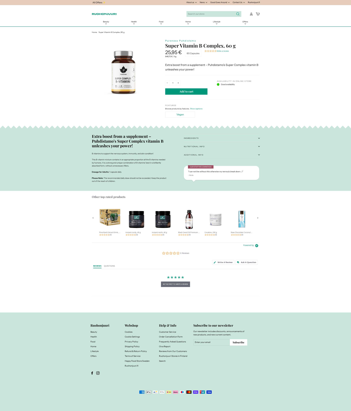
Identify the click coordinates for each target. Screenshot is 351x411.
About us (190, 2)
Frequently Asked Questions (172, 341)
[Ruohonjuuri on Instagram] (98, 373)
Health (134, 21)
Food (161, 21)
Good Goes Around (218, 2)
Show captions (196, 109)
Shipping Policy (132, 346)
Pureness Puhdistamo (180, 40)
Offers (245, 21)
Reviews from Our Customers (173, 351)
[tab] (223, 262)
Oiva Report (164, 346)
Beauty (106, 21)
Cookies (128, 332)
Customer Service (167, 332)
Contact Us (238, 2)
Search (162, 361)
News (202, 2)
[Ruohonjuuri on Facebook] (92, 373)
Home (188, 21)
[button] (93, 218)
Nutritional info (194, 146)
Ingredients (191, 138)
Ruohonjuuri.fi (254, 2)
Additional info (193, 155)
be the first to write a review (175, 284)
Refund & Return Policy (136, 351)
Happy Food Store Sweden (137, 361)
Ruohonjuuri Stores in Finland (173, 356)
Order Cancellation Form (171, 337)
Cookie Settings (132, 337)
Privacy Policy (131, 341)
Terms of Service (132, 356)
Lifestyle (216, 21)
